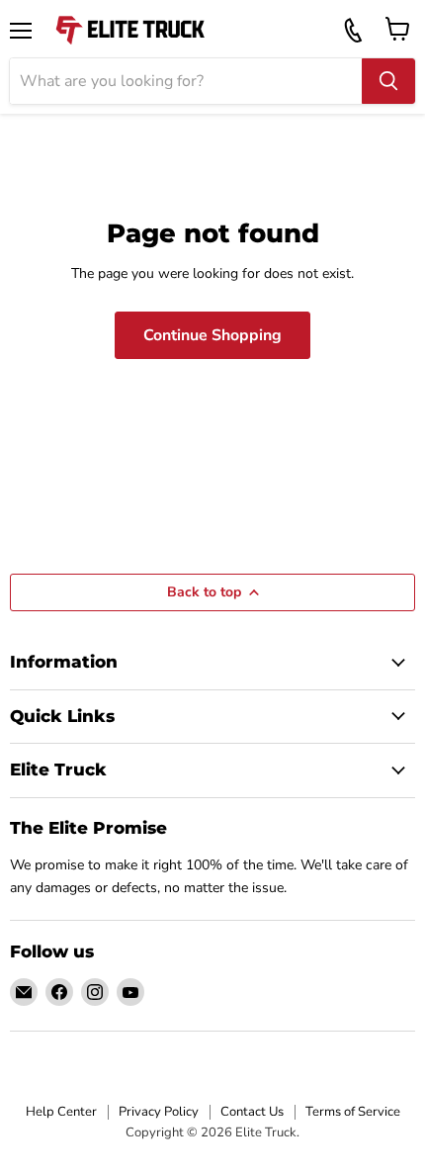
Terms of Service (352, 1112)
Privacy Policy (159, 1112)
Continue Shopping (212, 335)
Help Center (61, 1112)
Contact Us (252, 1112)
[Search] (388, 81)
